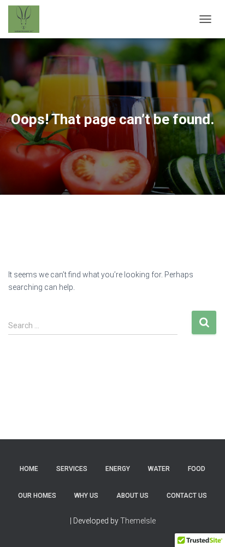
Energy (117, 469)
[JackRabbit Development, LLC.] (28, 19)
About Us (132, 495)
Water (159, 469)
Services (71, 469)
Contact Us (187, 495)
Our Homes (37, 495)
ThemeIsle (138, 520)
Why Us (86, 495)
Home (29, 469)
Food (196, 469)
